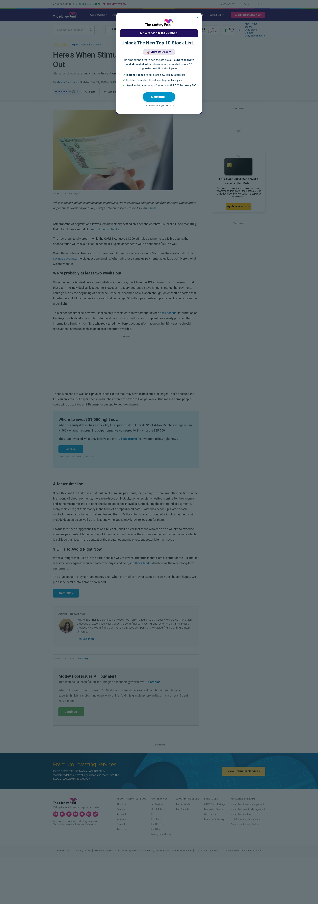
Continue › (159, 97)
